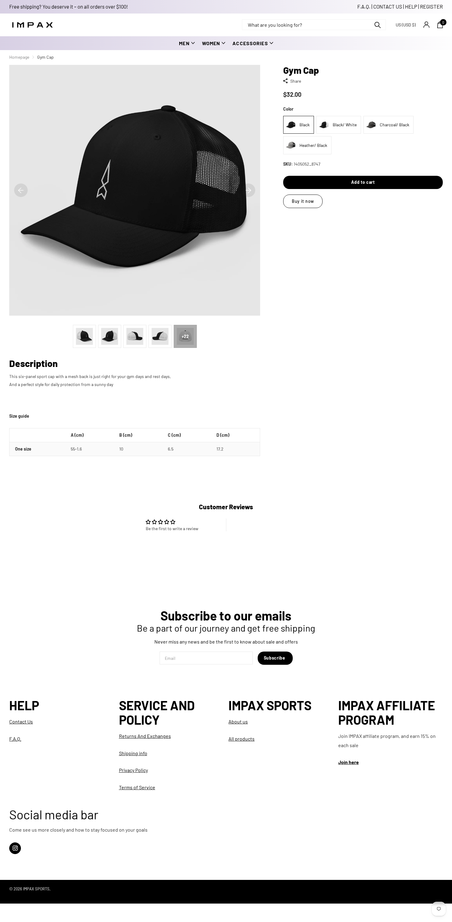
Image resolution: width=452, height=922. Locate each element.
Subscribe (275, 657)
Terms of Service (137, 787)
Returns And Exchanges (145, 736)
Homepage (19, 57)
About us (238, 721)
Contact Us (21, 721)
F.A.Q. (15, 739)
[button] (21, 190)
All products (241, 739)
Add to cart (363, 182)
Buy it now (303, 201)
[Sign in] (426, 25)
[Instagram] (15, 848)
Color (288, 109)
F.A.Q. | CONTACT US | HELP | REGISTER (400, 6)
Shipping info (133, 753)
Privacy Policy (133, 770)
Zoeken (377, 24)
